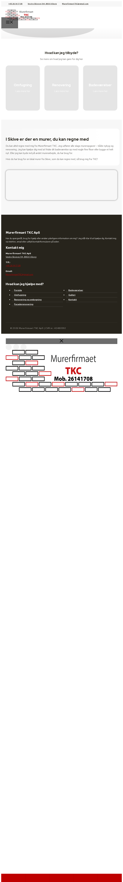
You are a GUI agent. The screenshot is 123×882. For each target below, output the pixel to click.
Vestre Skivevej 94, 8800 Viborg (42, 4)
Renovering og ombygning (28, 299)
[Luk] (61, 341)
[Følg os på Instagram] (16, 347)
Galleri (71, 295)
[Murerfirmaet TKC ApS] (23, 22)
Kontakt (72, 299)
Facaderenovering (23, 304)
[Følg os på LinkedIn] (24, 347)
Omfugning (20, 295)
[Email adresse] (37, 878)
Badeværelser (75, 290)
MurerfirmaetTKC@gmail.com (75, 4)
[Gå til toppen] (110, 878)
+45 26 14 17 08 (15, 4)
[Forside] (13, 878)
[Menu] (9, 22)
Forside (18, 290)
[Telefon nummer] (62, 878)
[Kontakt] (86, 878)
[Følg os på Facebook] (9, 347)
